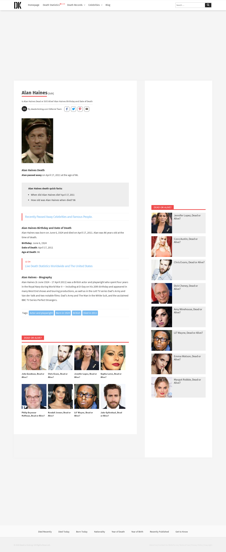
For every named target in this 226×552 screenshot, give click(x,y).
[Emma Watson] (161, 364)
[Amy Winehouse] (161, 317)
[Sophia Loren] (113, 357)
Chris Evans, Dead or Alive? (189, 262)
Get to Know (182, 531)
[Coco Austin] (161, 247)
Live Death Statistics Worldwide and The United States (58, 264)
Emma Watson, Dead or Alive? (187, 357)
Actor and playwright (41, 312)
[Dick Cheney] (161, 293)
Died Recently (45, 531)
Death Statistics (51, 5)
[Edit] (51, 93)
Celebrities (94, 5)
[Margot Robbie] (161, 387)
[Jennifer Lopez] (86, 357)
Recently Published (159, 531)
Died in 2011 (90, 312)
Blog (108, 5)
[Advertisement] (113, 44)
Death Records (75, 5)
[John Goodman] (34, 357)
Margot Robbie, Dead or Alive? (187, 381)
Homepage (33, 5)
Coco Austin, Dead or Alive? (186, 240)
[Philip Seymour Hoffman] (34, 396)
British (76, 312)
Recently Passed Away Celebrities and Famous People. (58, 217)
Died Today (63, 531)
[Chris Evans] (60, 357)
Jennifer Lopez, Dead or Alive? (187, 217)
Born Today (82, 531)
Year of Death (118, 531)
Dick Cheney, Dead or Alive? (186, 287)
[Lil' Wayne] (86, 396)
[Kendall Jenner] (60, 396)
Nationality (99, 531)
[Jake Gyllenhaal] (113, 396)
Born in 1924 (63, 312)
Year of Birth (137, 531)
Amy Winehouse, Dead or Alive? (188, 310)
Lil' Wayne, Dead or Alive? (188, 333)
